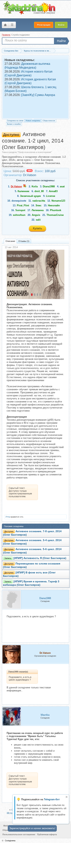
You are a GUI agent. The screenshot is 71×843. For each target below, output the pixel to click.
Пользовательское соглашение (18, 834)
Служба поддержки (20, 35)
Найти (61, 41)
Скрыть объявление (66, 797)
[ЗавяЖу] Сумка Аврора (38, 95)
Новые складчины (33, 121)
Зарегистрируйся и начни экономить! (32, 828)
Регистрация (43, 25)
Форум (5, 25)
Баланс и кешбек (14, 124)
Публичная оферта (47, 834)
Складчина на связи (15, 121)
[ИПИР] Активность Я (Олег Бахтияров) (39, 558)
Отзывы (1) (23, 241)
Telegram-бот (52, 799)
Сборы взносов (49, 121)
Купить (37, 228)
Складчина (10, 840)
